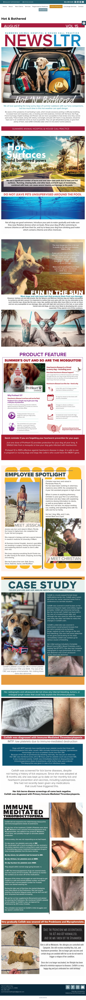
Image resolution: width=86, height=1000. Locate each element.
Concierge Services (70, 6)
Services (27, 6)
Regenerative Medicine (40, 6)
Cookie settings (43, 997)
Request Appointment (12, 2)
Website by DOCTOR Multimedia (75, 993)
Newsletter (43, 9)
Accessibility (81, 991)
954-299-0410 (68, 2)
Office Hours (28, 2)
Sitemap (73, 991)
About (11, 6)
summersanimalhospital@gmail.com (12, 992)
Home (5, 6)
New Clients (19, 6)
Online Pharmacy (56, 6)
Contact (80, 6)
